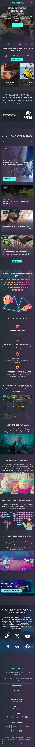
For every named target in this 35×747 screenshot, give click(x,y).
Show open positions (11, 591)
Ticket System (17, 709)
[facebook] (8, 718)
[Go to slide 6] (32, 44)
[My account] (31, 3)
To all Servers (17, 59)
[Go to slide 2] (8, 44)
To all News (17, 261)
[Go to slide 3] (14, 44)
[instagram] (17, 718)
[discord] (26, 718)
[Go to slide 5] (26, 44)
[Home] (17, 3)
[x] (12, 718)
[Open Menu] (3, 3)
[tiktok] (21, 718)
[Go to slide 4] (20, 44)
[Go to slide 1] (2, 44)
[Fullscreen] (28, 397)
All (3, 142)
